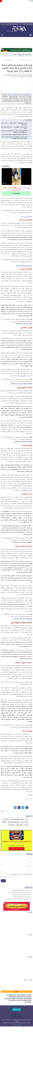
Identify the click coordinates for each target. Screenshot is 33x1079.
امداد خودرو (19, 1000)
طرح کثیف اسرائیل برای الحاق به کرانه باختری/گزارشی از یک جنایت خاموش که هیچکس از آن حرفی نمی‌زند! (16, 68)
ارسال (3, 881)
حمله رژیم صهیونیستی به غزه (17, 819)
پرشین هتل (22, 997)
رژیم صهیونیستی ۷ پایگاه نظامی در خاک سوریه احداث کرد (14, 124)
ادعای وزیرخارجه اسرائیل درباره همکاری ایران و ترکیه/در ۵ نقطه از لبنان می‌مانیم (14, 131)
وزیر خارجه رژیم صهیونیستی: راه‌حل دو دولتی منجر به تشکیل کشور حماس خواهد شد (14, 137)
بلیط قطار (13, 998)
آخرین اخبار (28, 887)
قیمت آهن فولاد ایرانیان (13, 997)
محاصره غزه (6, 819)
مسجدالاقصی (11, 825)
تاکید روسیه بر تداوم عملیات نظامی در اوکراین (21, 890)
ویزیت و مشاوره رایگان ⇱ (16, 849)
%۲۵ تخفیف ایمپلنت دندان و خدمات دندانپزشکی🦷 (16, 842)
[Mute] (6, 183)
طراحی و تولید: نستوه (16, 1025)
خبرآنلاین (16, 29)
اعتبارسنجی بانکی (27, 998)
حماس (26, 825)
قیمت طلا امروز (19, 998)
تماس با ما (16, 24)
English (25, 24)
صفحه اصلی (28, 54)
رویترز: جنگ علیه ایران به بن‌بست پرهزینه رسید (21, 894)
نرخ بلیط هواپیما (12, 1000)
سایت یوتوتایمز (7, 998)
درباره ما (13, 24)
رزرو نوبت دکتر (28, 1002)
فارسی (31, 24)
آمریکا (15, 54)
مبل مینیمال (28, 997)
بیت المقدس (20, 825)
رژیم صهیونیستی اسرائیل (14, 822)
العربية (28, 24)
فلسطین (4, 822)
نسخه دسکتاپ (16, 1009)
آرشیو (8, 24)
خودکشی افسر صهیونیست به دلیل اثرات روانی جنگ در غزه (14, 128)
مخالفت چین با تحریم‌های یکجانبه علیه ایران (21, 897)
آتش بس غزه (25, 822)
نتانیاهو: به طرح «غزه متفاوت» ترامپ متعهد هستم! (14, 135)
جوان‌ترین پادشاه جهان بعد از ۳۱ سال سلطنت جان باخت (19, 892)
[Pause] (3, 183)
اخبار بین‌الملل (21, 54)
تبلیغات (11, 24)
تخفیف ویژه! (16, 193)
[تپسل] (2, 49)
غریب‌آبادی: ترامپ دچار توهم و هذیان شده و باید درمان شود (18, 899)
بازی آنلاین (18, 995)
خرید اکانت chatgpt (26, 1000)
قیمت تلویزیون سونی (11, 995)
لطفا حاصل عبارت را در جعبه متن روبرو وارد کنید (21, 874)
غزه (27, 819)
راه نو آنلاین (24, 995)
